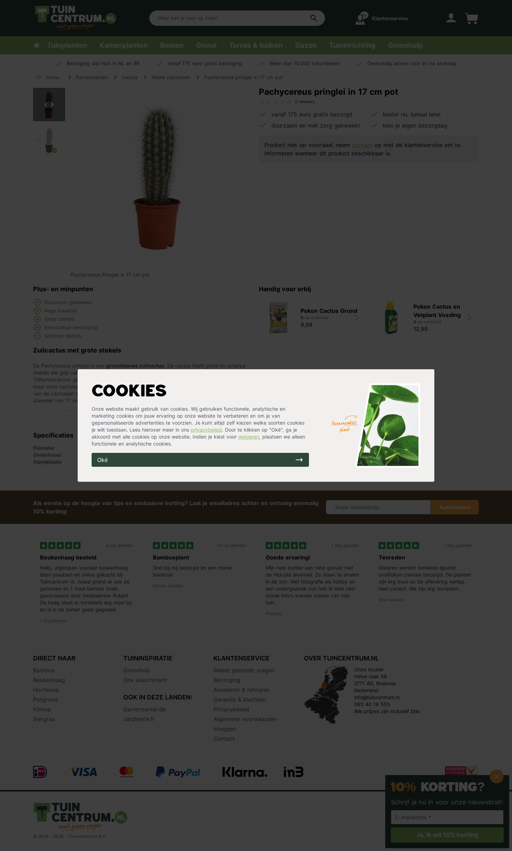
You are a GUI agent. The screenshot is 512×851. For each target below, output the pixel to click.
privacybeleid (206, 430)
